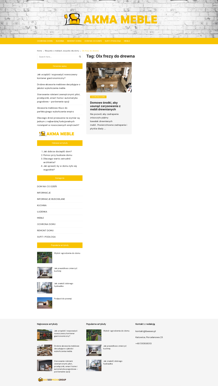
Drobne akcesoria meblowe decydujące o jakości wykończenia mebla (58, 86)
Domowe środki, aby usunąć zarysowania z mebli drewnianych (105, 106)
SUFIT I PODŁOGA (113, 41)
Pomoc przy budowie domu (57, 155)
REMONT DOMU (74, 41)
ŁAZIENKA (42, 211)
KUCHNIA (60, 41)
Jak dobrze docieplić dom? (57, 151)
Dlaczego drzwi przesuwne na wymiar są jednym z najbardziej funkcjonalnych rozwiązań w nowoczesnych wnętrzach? (58, 121)
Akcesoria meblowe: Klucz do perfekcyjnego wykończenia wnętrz (55, 109)
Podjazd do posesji (63, 298)
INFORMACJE (44, 192)
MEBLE (127, 41)
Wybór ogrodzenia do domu (67, 253)
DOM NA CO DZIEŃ (93, 41)
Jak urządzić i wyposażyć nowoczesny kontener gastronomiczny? (57, 76)
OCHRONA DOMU (45, 41)
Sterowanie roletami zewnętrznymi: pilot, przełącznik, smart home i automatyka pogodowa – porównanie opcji (58, 98)
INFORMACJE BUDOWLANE (51, 199)
